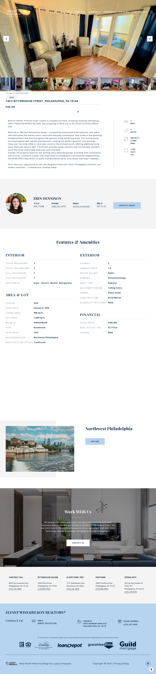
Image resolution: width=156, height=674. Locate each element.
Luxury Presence (62, 663)
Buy (63, 12)
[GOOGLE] (148, 663)
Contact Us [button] (78, 543)
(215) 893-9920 (44, 589)
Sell (70, 12)
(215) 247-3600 (15, 589)
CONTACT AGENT (127, 205)
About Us (80, 12)
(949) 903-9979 (59, 206)
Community (94, 12)
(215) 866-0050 (102, 589)
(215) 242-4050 (73, 589)
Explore (95, 441)
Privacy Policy (121, 663)
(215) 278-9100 (130, 592)
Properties (110, 12)
